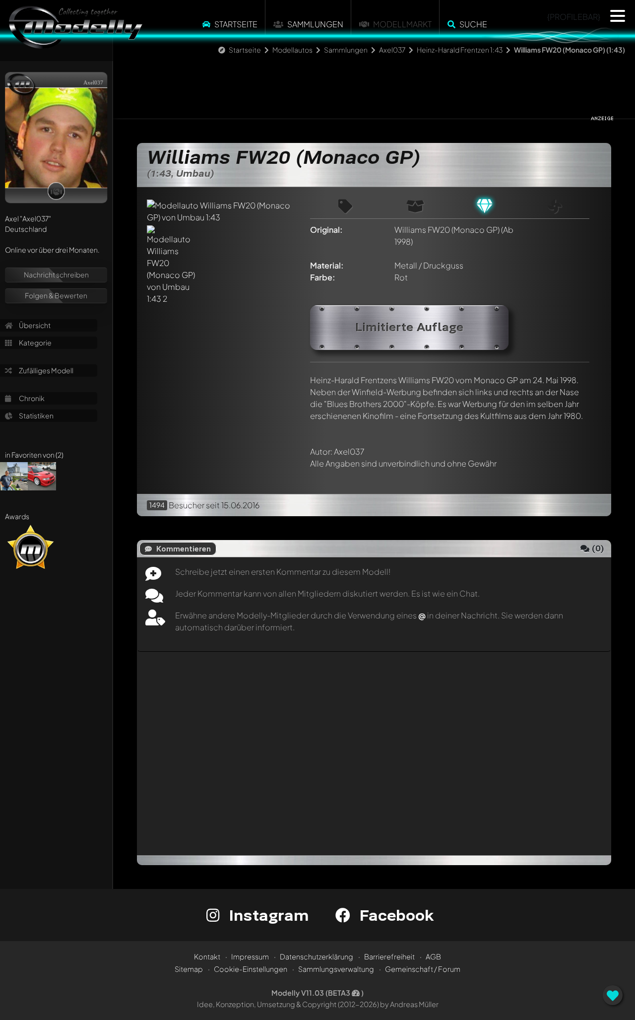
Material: (327, 265)
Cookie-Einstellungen (250, 968)
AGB (433, 956)
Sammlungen (315, 24)
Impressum (250, 956)
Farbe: (322, 277)
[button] (617, 16)
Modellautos (292, 49)
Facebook (394, 915)
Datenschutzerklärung (316, 956)
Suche (473, 24)
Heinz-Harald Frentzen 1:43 (460, 49)
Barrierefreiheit (389, 956)
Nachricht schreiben (56, 274)
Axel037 (392, 49)
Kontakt (207, 956)
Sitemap (189, 968)
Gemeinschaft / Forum (422, 968)
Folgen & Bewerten (56, 295)
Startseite (235, 24)
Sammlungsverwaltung (336, 968)
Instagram (266, 915)
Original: (326, 229)
